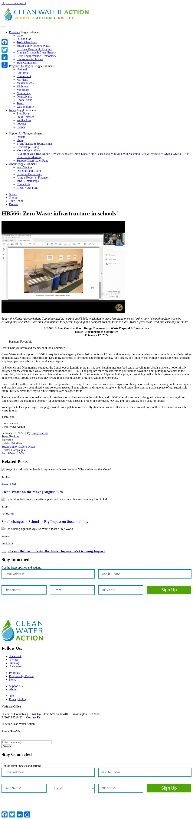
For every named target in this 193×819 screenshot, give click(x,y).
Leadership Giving (28, 147)
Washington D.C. (27, 106)
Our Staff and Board (29, 170)
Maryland (22, 79)
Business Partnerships (29, 174)
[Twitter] (4, 49)
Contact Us (23, 184)
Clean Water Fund (27, 187)
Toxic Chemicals (27, 42)
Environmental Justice (30, 59)
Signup (13, 197)
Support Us (16, 133)
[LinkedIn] (4, 57)
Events (21, 127)
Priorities (14, 32)
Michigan (22, 86)
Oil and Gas (24, 38)
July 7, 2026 (7, 543)
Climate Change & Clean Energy (36, 52)
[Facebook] (4, 42)
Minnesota (23, 89)
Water (20, 35)
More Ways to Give (28, 150)
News (12, 110)
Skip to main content (14, 3)
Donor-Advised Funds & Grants (61, 153)
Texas (20, 103)
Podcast (21, 123)
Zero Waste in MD (13, 453)
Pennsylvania (24, 96)
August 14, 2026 (9, 484)
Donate (21, 136)
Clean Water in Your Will (113, 153)
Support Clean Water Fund (32, 160)
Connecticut (24, 76)
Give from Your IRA (29, 153)
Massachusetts (25, 83)
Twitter (13, 659)
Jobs (11, 695)
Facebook (15, 656)
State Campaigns (27, 62)
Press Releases (25, 116)
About (13, 164)
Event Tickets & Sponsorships (34, 143)
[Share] (4, 65)
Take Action (16, 200)
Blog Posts (23, 113)
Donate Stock (89, 153)
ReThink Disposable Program (34, 49)
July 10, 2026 (8, 514)
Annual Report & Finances (33, 177)
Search (13, 194)
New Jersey (24, 93)
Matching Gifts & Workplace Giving (150, 153)
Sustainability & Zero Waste (33, 45)
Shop (20, 140)
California (22, 72)
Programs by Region (21, 66)
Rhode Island (24, 100)
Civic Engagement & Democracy (36, 55)
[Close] (3, 739)
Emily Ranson (39, 433)
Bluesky (14, 663)
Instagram (15, 666)
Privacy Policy (17, 699)
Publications (24, 120)
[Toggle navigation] (3, 26)
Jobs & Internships (28, 180)
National (22, 69)
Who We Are (24, 167)
